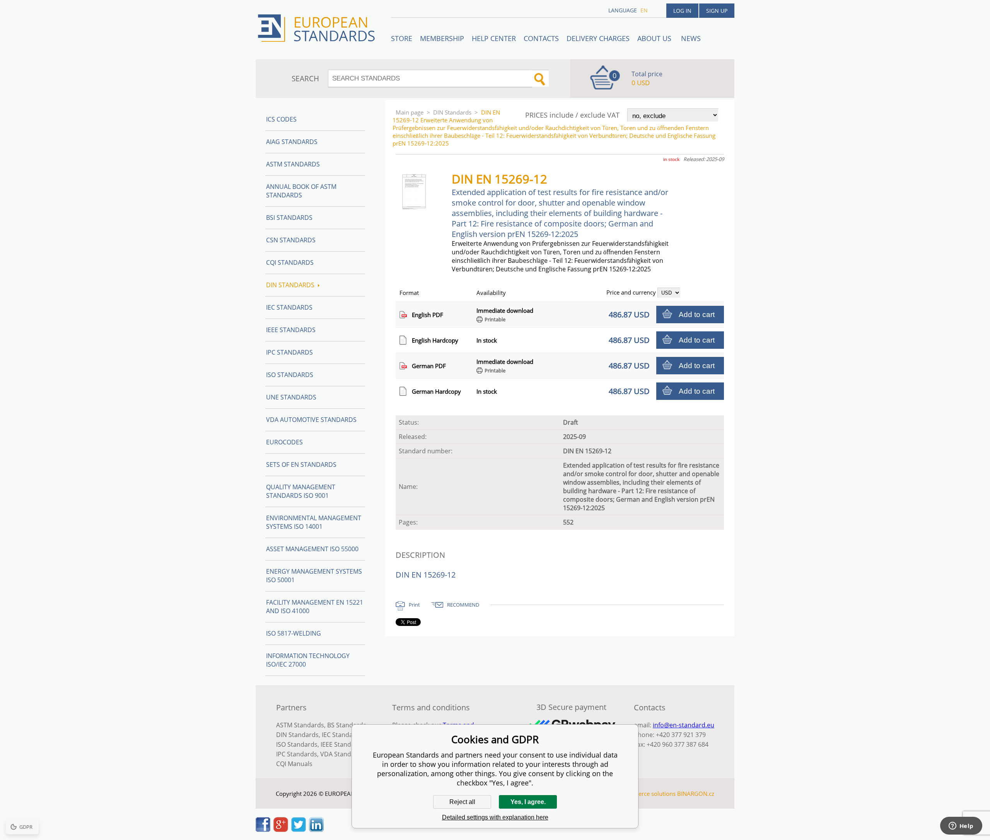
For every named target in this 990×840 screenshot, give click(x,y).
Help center (494, 38)
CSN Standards (291, 240)
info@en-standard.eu (683, 725)
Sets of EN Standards (301, 464)
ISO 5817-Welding (293, 633)
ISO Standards (289, 374)
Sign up (716, 10)
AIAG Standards (291, 141)
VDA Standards (342, 754)
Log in (682, 10)
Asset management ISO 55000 (312, 549)
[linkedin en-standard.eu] (316, 829)
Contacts (541, 38)
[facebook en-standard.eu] (263, 829)
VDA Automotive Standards (311, 419)
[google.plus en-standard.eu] (280, 829)
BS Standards (346, 725)
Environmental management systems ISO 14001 (313, 522)
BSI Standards (289, 217)
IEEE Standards (291, 330)
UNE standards (291, 397)
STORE (401, 38)
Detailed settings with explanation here (495, 817)
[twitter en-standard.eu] (298, 829)
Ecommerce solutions (647, 793)
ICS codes (281, 119)
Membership (442, 38)
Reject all (462, 802)
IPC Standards (289, 352)
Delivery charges (598, 38)
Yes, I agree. (528, 802)
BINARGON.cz (695, 793)
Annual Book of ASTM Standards (301, 190)
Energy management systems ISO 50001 (314, 575)
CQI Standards (290, 262)
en (644, 10)
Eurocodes (284, 442)
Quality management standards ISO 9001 (300, 491)
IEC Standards (289, 307)
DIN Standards (452, 112)
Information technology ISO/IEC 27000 (308, 660)
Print (414, 604)
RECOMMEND (463, 604)
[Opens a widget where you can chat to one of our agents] (961, 826)
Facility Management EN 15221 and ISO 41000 (314, 606)
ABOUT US (655, 38)
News (691, 38)
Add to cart (697, 314)
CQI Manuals (294, 763)
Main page (409, 112)
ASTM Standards (293, 164)
